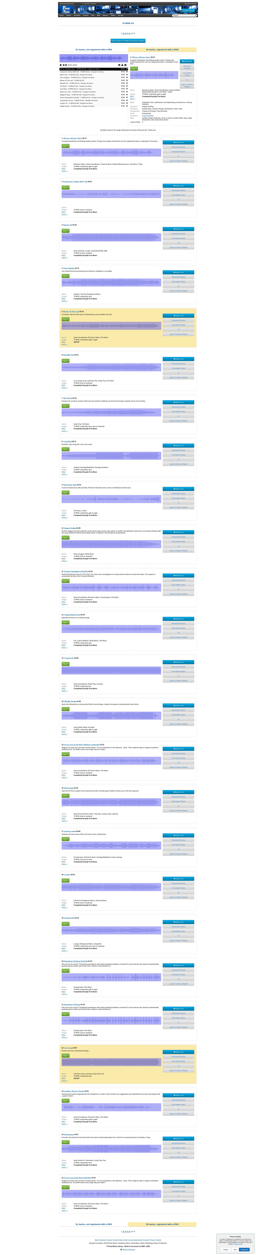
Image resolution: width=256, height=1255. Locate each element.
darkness (157, 118)
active (152, 102)
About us (105, 15)
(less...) (132, 99)
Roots (76, 554)
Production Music (124, 1243)
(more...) (64, 171)
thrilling (150, 106)
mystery (145, 118)
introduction (146, 120)
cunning (189, 102)
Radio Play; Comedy (95, 684)
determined (159, 102)
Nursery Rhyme (101, 900)
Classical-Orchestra (149, 111)
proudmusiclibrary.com (68, 4)
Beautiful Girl (68, 355)
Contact (113, 15)
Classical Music (174, 90)
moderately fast (85, 686)
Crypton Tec (69, 658)
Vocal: (132, 113)
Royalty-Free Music (96, 1243)
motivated (145, 102)
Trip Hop (83, 294)
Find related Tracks (187, 74)
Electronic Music (148, 90)
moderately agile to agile (157, 94)
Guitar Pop (102, 381)
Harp (180, 109)
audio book (159, 120)
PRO (132, 96)
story (185, 118)
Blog (98, 15)
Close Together (69, 268)
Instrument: (134, 109)
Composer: (134, 116)
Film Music (163, 92)
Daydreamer (69, 1134)
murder (175, 118)
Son (75, 641)
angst (190, 118)
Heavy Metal (78, 727)
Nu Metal (91, 727)
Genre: (132, 90)
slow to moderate (86, 210)
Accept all (244, 1249)
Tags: (132, 118)
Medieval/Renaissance (150, 92)
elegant (144, 106)
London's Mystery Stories (74, 1091)
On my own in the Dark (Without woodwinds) (82, 745)
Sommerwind (69, 918)
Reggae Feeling (70, 528)
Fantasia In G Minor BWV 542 (75, 182)
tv (166, 118)
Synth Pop (77, 424)
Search (62, 15)
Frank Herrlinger (148, 116)
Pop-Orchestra (162, 111)
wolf (152, 120)
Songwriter (98, 944)
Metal (85, 727)
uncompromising (169, 102)
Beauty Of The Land (71, 311)
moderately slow (86, 296)
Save (235, 1249)
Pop (95, 381)
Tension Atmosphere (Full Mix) (76, 571)
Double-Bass (146, 109)
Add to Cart (188, 61)
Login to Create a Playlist (187, 85)
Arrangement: (135, 111)
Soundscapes (105, 597)
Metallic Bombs (70, 701)
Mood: (132, 102)
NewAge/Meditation (87, 467)
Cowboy (67, 875)
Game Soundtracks (161, 90)
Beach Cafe (67, 225)
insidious (145, 104)
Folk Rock (77, 900)
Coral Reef (67, 441)
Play (133, 68)
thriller (181, 118)
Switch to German (191, 4)
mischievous (180, 102)
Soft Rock (77, 1074)
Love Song (68, 1048)
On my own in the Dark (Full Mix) (77, 1178)
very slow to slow (86, 859)
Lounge (87, 251)
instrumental (146, 113)
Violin (176, 109)
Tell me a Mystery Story (141, 57)
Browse (69, 15)
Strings (161, 109)
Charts (115, 1240)
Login (121, 15)
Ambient (77, 294)
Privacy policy (238, 1244)
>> (129, 33)
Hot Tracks (77, 15)
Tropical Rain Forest (72, 615)
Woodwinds (168, 109)
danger (150, 118)
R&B (105, 251)
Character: (134, 106)
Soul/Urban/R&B (97, 251)
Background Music (93, 294)
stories (166, 120)
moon (163, 118)
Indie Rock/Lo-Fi (79, 1160)
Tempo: (132, 94)
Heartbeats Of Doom (72, 1005)
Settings (225, 1249)
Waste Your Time (70, 485)
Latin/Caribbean (83, 641)
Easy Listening (79, 251)
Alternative (90, 1160)
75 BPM (145, 94)
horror (170, 118)
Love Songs (78, 381)
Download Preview (187, 67)
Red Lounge (69, 788)
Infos (92, 15)
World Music (89, 554)
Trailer (170, 92)
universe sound (70, 831)
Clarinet (155, 109)
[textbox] (183, 15)
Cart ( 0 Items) (189, 11)
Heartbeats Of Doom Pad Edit (76, 961)
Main (96, 1240)
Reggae (81, 554)
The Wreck (67, 398)
